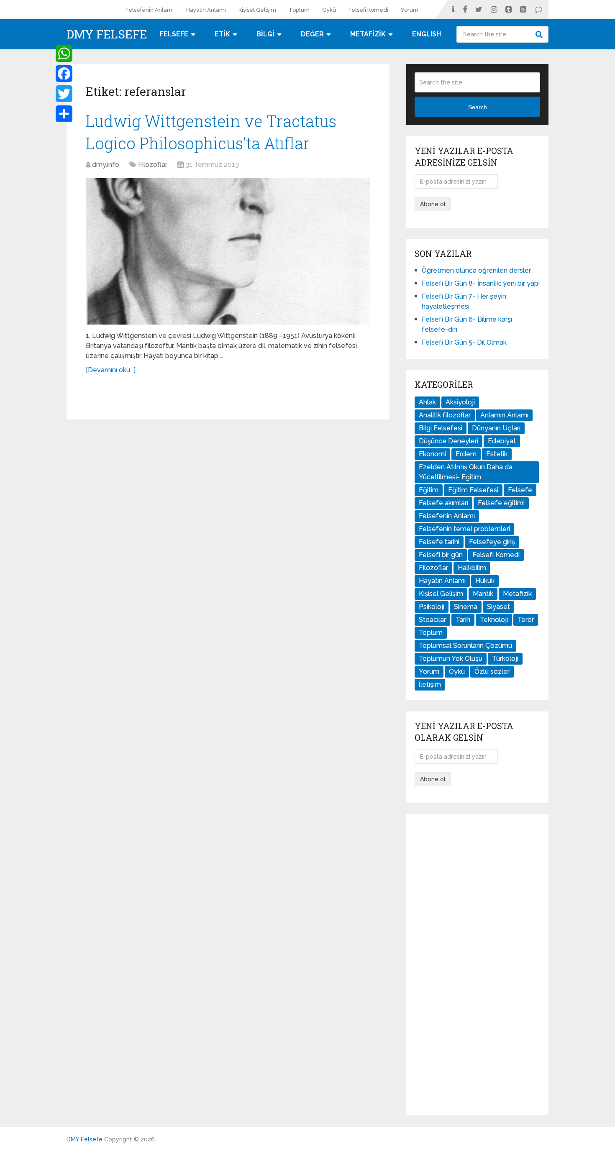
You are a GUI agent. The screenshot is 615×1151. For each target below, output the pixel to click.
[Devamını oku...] (111, 370)
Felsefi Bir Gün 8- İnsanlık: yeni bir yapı (481, 283)
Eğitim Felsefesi (473, 490)
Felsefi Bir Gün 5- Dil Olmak (464, 342)
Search (540, 34)
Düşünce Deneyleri (448, 441)
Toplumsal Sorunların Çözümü (465, 646)
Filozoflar (152, 165)
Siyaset (498, 607)
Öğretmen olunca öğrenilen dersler (476, 270)
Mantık (483, 594)
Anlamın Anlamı (504, 415)
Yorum (409, 10)
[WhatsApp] (64, 53)
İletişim (430, 684)
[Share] (64, 114)
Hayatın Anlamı (206, 10)
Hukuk (485, 581)
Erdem (466, 454)
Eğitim (428, 490)
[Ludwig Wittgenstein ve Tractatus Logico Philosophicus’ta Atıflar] (228, 251)
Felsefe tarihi (439, 542)
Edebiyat (502, 441)
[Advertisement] (477, 964)
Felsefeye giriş (492, 542)
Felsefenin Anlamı (150, 10)
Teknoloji (494, 620)
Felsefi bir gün (441, 555)
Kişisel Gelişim (257, 10)
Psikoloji (431, 607)
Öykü (329, 10)
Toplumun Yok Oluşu (450, 658)
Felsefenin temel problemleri (464, 529)
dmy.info (105, 165)
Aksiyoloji (460, 402)
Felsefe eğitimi (501, 503)
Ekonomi (432, 454)
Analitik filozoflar (445, 415)
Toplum (299, 10)
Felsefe (520, 490)
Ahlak (427, 402)
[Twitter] (64, 94)
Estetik (496, 454)
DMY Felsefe (107, 34)
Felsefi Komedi (368, 10)
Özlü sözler (492, 671)
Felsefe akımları (443, 503)
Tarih (463, 620)
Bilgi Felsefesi (440, 428)
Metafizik (517, 594)
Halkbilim (472, 568)
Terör (526, 620)
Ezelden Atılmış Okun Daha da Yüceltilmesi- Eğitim (465, 472)
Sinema (465, 607)
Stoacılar (432, 620)
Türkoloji (505, 658)
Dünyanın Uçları (496, 428)
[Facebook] (64, 74)
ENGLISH (426, 34)
